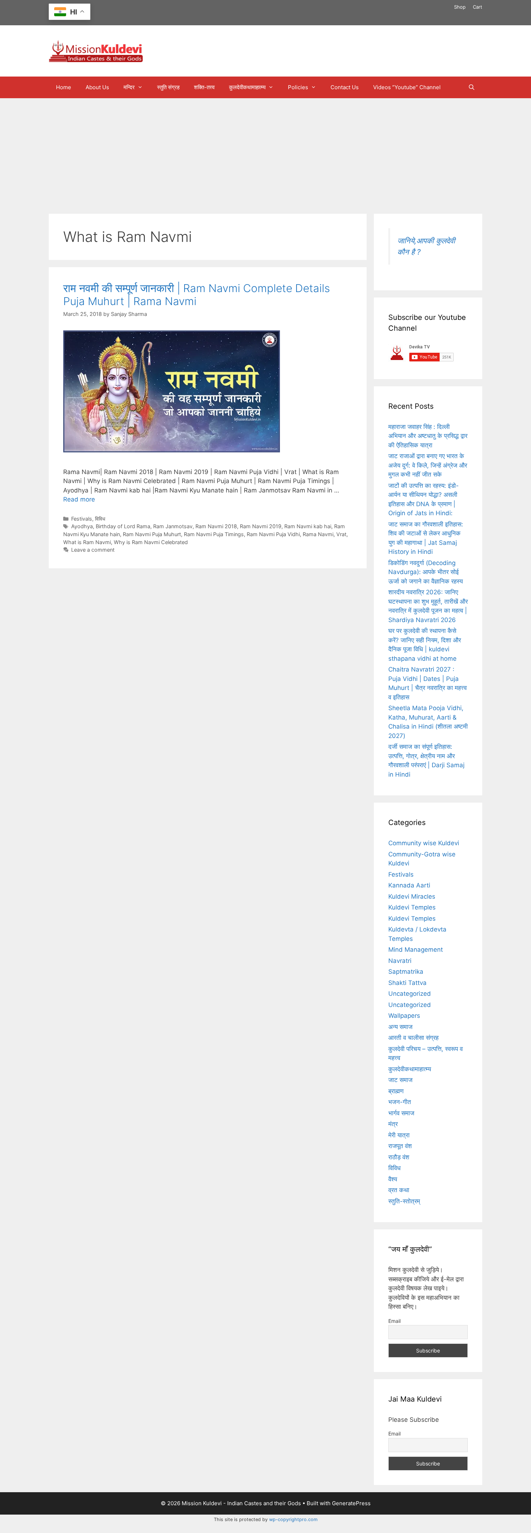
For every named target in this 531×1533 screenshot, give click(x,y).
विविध (100, 519)
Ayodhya (82, 526)
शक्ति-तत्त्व (204, 87)
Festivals (81, 519)
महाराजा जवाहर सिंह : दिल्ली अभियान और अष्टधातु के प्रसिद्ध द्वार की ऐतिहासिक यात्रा (427, 436)
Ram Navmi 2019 (260, 526)
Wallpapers (404, 1015)
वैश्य (392, 1179)
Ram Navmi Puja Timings (214, 534)
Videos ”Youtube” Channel (407, 87)
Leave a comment (93, 550)
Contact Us (345, 87)
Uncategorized (409, 993)
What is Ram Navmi (87, 542)
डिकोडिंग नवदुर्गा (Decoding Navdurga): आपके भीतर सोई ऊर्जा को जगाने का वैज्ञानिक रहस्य (425, 572)
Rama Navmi (318, 534)
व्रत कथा (398, 1190)
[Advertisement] (265, 152)
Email (394, 1321)
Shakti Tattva (407, 982)
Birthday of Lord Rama (123, 526)
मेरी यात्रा (399, 1135)
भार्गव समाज (401, 1113)
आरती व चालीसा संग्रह (413, 1037)
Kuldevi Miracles (411, 896)
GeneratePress (351, 1503)
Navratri (399, 960)
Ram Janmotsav (173, 526)
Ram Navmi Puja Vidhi (273, 534)
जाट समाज (400, 1079)
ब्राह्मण (395, 1091)
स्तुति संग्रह (168, 87)
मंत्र (393, 1124)
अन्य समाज (400, 1026)
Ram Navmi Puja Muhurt (152, 534)
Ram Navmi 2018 (216, 526)
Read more (79, 499)
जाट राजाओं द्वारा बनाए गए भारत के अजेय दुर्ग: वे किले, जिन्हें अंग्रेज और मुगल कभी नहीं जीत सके (427, 465)
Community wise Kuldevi (423, 843)
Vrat (341, 534)
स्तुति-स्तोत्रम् (404, 1201)
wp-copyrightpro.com (293, 1519)
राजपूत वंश (400, 1146)
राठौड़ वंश (398, 1157)
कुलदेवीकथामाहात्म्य (247, 87)
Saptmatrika (405, 971)
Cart (477, 7)
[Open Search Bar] (471, 87)
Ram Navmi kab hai (307, 526)
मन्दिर (129, 87)
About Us (97, 87)
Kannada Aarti (409, 885)
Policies (298, 87)
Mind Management (415, 949)
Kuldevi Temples (412, 907)
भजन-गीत (399, 1102)
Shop (460, 7)
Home (63, 87)
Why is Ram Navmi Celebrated (151, 542)
